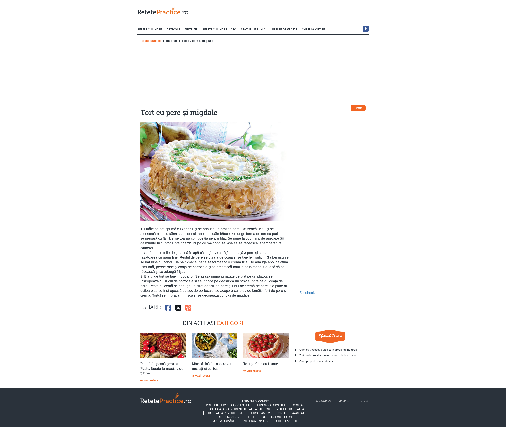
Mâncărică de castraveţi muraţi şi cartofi (212, 366)
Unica (281, 413)
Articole (173, 29)
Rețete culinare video (219, 29)
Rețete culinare (149, 29)
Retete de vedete (284, 29)
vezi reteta (150, 380)
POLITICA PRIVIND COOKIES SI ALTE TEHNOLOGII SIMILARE (246, 405)
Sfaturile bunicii (254, 29)
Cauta (359, 108)
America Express (256, 421)
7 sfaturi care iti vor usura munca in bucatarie (327, 355)
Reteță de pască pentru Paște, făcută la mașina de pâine (161, 368)
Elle (251, 417)
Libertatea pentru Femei (225, 413)
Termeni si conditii (256, 401)
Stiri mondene (230, 417)
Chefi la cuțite (313, 29)
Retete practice (150, 41)
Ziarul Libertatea (290, 409)
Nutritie (191, 29)
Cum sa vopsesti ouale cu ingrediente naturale (328, 349)
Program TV (260, 413)
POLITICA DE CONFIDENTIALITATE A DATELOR (239, 409)
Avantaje (299, 413)
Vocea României (224, 421)
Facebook (307, 292)
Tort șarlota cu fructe (260, 363)
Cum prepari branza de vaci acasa (321, 361)
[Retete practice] (162, 10)
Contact (299, 405)
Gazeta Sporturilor (277, 417)
